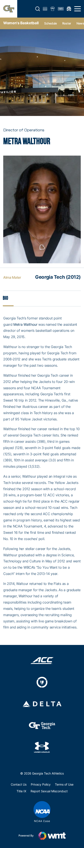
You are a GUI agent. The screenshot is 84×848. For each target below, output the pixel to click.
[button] (38, 9)
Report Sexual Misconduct (49, 791)
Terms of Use (64, 784)
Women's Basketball (21, 23)
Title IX (21, 791)
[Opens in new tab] (42, 660)
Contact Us (18, 784)
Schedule (50, 23)
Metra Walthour (25, 324)
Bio (5, 298)
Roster (66, 23)
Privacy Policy (41, 784)
